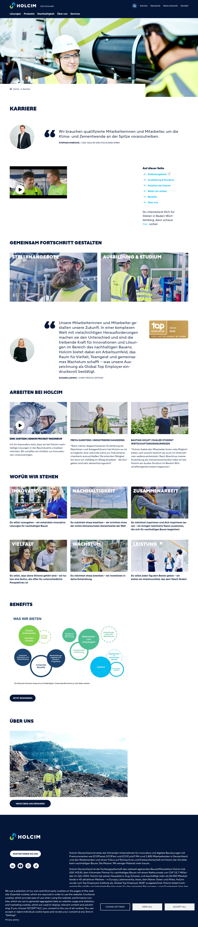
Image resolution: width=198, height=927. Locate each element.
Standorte (155, 5)
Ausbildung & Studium (161, 179)
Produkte (29, 13)
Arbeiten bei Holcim (159, 185)
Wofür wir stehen (157, 191)
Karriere (144, 5)
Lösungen (15, 13)
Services (75, 13)
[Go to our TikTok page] (36, 865)
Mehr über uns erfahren (30, 803)
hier (145, 224)
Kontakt (184, 5)
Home (16, 89)
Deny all (147, 907)
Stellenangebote (157, 174)
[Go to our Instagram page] (28, 865)
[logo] (23, 6)
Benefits (152, 196)
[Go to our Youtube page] (21, 865)
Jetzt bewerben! (22, 698)
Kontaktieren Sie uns (25, 854)
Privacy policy (12, 920)
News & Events (170, 5)
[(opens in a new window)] (53, 277)
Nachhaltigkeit (45, 13)
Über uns (62, 13)
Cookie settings (115, 907)
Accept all (179, 907)
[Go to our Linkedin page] (13, 865)
